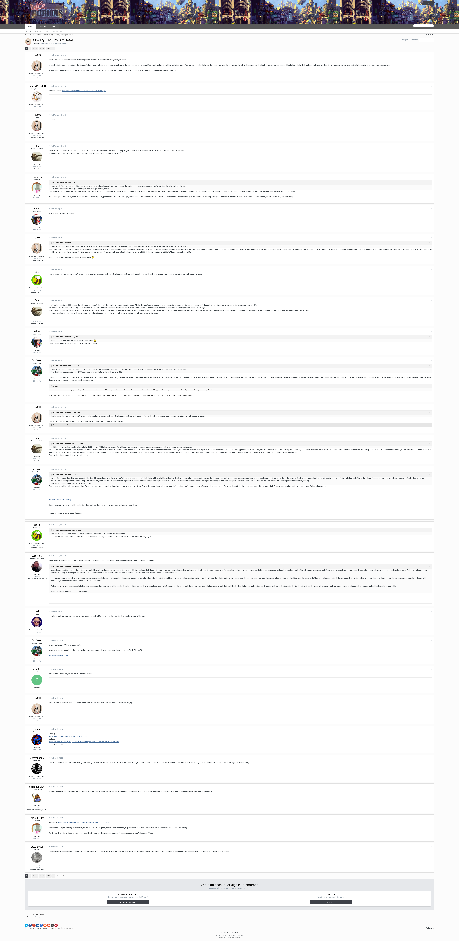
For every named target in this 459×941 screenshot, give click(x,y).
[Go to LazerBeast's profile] (36, 857)
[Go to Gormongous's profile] (36, 768)
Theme (224, 932)
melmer (37, 208)
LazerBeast (37, 846)
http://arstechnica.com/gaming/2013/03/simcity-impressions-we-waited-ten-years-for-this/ (84, 742)
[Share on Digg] (37, 925)
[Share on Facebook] (30, 925)
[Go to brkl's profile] (36, 622)
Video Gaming (62, 43)
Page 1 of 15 (61, 48)
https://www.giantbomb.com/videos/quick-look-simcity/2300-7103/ (84, 822)
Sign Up (428, 3)
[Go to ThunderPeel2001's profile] (36, 96)
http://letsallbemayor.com (59, 655)
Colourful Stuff (37, 786)
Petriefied (37, 669)
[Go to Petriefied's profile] (36, 680)
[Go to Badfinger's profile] (36, 371)
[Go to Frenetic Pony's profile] (36, 187)
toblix (37, 269)
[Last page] (53, 48)
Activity (43, 26)
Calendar (38, 31)
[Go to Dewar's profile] (36, 739)
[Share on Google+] (34, 925)
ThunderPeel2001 (37, 86)
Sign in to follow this (411, 40)
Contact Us (234, 932)
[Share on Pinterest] (56, 925)
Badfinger (37, 360)
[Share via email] (52, 925)
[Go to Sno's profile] (36, 156)
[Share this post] (431, 55)
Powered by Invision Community (229, 937)
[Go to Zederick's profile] (36, 566)
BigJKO (38, 43)
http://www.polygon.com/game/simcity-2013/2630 (68, 736)
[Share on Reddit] (45, 925)
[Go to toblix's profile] (36, 280)
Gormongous (37, 757)
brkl (37, 611)
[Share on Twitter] (26, 925)
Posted (57, 55)
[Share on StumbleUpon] (48, 925)
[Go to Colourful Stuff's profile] (36, 797)
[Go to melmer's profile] (36, 219)
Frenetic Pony (37, 177)
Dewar (36, 729)
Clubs (54, 26)
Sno (37, 146)
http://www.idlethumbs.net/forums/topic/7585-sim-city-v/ (84, 91)
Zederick (37, 555)
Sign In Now (331, 902)
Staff (47, 31)
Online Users (57, 31)
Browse (30, 26)
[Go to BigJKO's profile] (28, 41)
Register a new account (128, 902)
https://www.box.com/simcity (60, 500)
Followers (424, 40)
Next (48, 48)
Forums (28, 31)
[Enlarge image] (92, 257)
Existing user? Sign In (412, 3)
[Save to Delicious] (41, 925)
